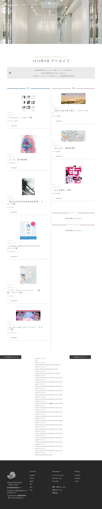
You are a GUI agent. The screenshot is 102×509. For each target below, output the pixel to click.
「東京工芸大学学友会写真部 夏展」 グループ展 (25, 202)
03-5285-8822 (10, 490)
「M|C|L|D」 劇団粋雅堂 (64, 148)
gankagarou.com (11, 492)
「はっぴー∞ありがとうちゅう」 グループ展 (25, 328)
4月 (40, 364)
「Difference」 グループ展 (19, 117)
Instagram (77, 478)
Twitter (77, 481)
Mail (31, 484)
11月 (56, 364)
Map (31, 487)
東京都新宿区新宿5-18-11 (14, 487)
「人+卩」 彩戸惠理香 (17, 159)
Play (53, 105)
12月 (36, 360)
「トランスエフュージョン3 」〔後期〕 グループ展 (23, 291)
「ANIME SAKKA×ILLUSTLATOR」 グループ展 (24, 247)
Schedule (32, 475)
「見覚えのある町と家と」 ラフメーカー (70, 111)
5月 (42, 364)
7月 (47, 364)
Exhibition (10, 112)
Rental (31, 481)
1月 (36, 373)
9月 (51, 364)
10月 (53, 364)
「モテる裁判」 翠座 (61, 190)
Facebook (77, 475)
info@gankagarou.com (21, 490)
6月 (45, 364)
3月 (38, 364)
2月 (36, 364)
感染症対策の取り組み (67, 76)
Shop (31, 490)
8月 (49, 364)
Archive (32, 478)
